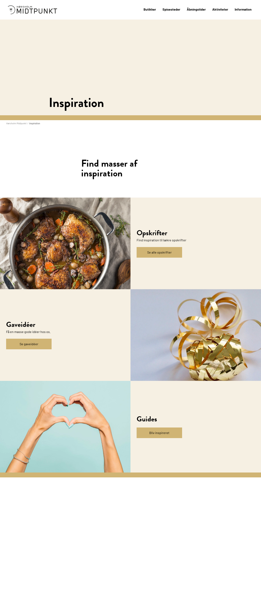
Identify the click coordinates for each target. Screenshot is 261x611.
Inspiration (34, 123)
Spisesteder (171, 9)
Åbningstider (196, 9)
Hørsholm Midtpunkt (16, 123)
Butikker (150, 9)
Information (243, 9)
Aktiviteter (220, 9)
